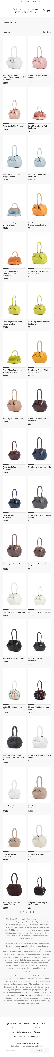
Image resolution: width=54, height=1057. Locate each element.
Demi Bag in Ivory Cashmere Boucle (10, 807)
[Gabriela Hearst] (23, 10)
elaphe (34, 946)
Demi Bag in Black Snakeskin (35, 660)
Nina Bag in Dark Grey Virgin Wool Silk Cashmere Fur (13, 757)
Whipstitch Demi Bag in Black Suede (37, 904)
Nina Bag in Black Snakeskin (14, 659)
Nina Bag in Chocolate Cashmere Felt (12, 904)
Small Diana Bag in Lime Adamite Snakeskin (13, 371)
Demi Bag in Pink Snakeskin (14, 126)
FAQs (43, 1024)
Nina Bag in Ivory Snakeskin (14, 612)
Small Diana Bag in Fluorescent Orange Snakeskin (11, 273)
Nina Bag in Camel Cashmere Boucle (35, 807)
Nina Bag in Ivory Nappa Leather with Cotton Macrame (12, 78)
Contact (35, 1024)
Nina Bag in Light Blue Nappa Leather (12, 175)
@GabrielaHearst (14, 1024)
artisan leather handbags (32, 995)
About (26, 1024)
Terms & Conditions (14, 1028)
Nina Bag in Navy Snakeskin (39, 467)
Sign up (39, 1050)
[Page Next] (33, 912)
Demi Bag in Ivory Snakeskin (39, 612)
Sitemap (37, 1032)
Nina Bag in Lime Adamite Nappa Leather (38, 272)
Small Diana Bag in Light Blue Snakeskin (13, 224)
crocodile (24, 946)
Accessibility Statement (21, 1032)
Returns (28, 1028)
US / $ (36, 11)
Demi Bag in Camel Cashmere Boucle (10, 855)
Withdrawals (40, 1028)
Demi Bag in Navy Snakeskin (10, 516)
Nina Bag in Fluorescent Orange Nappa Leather (37, 224)
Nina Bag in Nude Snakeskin (14, 419)
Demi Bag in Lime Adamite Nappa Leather (13, 323)
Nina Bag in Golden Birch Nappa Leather (38, 371)
